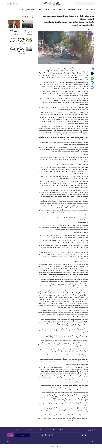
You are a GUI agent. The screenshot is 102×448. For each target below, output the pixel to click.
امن (87, 9)
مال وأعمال (62, 9)
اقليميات (47, 9)
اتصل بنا (93, 441)
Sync (53, 446)
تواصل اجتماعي (30, 9)
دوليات (40, 9)
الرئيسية (93, 9)
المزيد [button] (21, 9)
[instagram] (11, 3)
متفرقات (54, 429)
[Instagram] (45, 435)
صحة (54, 9)
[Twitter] (49, 435)
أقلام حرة (24, 429)
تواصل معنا (57, 435)
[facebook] (17, 3)
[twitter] (14, 3)
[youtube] (8, 3)
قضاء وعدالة (71, 9)
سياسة (80, 9)
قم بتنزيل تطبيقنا (91, 435)
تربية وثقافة (30, 429)
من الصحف (17, 429)
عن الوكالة (9, 441)
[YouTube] (42, 435)
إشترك (10, 435)
